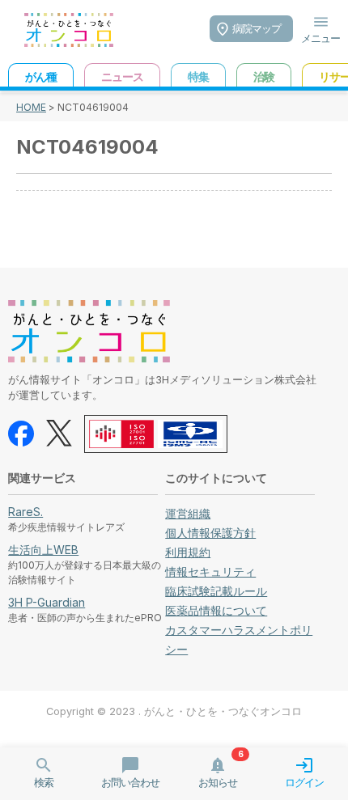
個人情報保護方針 (210, 533)
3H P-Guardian (46, 602)
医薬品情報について (216, 610)
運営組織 (187, 513)
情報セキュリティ (210, 571)
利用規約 (187, 552)
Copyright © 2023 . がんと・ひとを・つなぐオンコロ (174, 711)
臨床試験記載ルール (216, 591)
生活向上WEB (43, 550)
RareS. (25, 512)
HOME (31, 107)
